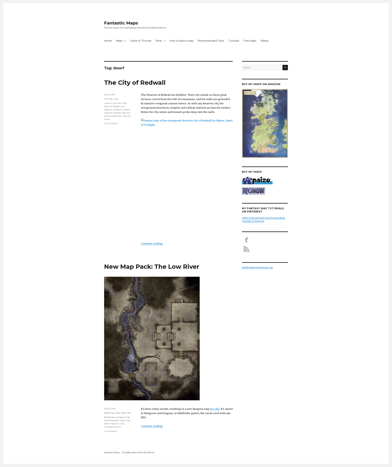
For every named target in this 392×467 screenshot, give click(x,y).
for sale (214, 408)
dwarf (127, 109)
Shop (159, 40)
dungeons (118, 109)
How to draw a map (181, 40)
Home (108, 40)
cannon (108, 103)
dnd (123, 106)
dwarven (108, 113)
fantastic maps (118, 420)
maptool (114, 423)
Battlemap (109, 413)
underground (110, 427)
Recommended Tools (211, 40)
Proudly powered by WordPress (138, 452)
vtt (119, 427)
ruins (122, 423)
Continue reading (151, 243)
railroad (126, 116)
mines (107, 116)
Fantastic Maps (121, 23)
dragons (108, 109)
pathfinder (116, 116)
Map (116, 99)
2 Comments (110, 431)
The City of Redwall (135, 82)
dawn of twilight (112, 106)
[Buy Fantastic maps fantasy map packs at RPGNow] (265, 191)
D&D (124, 103)
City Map (108, 99)
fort (128, 113)
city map (117, 103)
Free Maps (249, 40)
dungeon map (123, 417)
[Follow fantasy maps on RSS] (265, 249)
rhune (107, 119)
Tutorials (233, 40)
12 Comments (110, 123)
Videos (264, 40)
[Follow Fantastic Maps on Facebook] (265, 239)
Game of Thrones (140, 40)
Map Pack (126, 413)
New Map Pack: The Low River (151, 266)
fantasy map (120, 113)
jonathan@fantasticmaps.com (257, 267)
